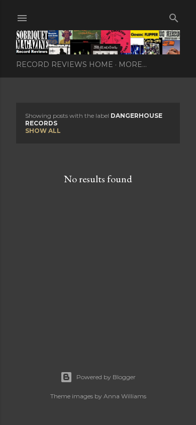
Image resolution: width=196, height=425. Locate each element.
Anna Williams (125, 396)
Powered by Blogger (106, 377)
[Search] (174, 16)
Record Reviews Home (64, 64)
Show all (43, 130)
